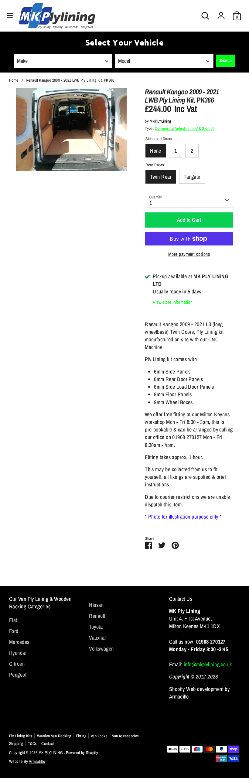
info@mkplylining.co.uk (208, 664)
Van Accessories (125, 736)
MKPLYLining (160, 121)
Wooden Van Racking (54, 736)
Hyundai (17, 653)
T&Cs (32, 743)
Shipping (16, 743)
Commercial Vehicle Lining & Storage (185, 128)
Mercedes (19, 642)
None (155, 150)
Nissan (96, 605)
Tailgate (192, 177)
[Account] (221, 13)
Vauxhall (98, 637)
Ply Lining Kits (20, 736)
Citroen (17, 664)
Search (226, 60)
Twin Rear (161, 177)
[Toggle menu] (10, 15)
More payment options (189, 254)
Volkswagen (101, 648)
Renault (97, 616)
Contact (47, 743)
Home (14, 80)
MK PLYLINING (51, 752)
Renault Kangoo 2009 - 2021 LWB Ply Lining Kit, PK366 (70, 80)
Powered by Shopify (82, 752)
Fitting (81, 736)
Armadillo (37, 761)
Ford (14, 631)
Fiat (13, 620)
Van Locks (99, 736)
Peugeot (17, 674)
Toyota (96, 627)
